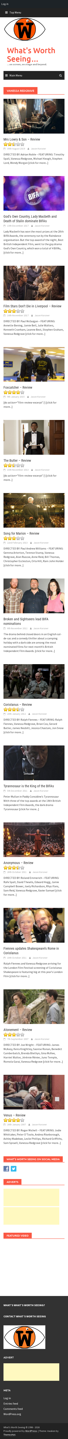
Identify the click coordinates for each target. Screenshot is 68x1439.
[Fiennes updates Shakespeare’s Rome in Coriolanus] (34, 925)
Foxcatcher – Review (17, 387)
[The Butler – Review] (34, 437)
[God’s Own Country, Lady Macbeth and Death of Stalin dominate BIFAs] (34, 193)
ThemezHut (9, 1434)
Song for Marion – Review (21, 533)
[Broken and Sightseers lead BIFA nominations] (34, 595)
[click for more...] (38, 163)
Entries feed (10, 1403)
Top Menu (15, 12)
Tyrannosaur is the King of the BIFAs (28, 786)
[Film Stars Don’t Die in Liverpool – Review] (34, 282)
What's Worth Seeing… (31, 54)
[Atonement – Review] (34, 1006)
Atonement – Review (17, 1030)
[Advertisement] (31, 1197)
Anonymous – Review (18, 863)
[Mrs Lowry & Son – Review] (34, 115)
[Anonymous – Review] (34, 839)
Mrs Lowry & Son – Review (21, 139)
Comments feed (13, 1409)
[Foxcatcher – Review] (34, 364)
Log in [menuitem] (4, 3)
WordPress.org (12, 1414)
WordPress (31, 1431)
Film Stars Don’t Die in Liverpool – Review (32, 306)
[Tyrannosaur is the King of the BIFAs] (34, 762)
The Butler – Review (17, 460)
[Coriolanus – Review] (34, 681)
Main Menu (15, 75)
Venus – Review (14, 1115)
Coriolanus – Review (17, 704)
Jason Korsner (38, 148)
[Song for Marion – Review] (34, 510)
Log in (7, 1398)
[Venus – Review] (34, 1092)
